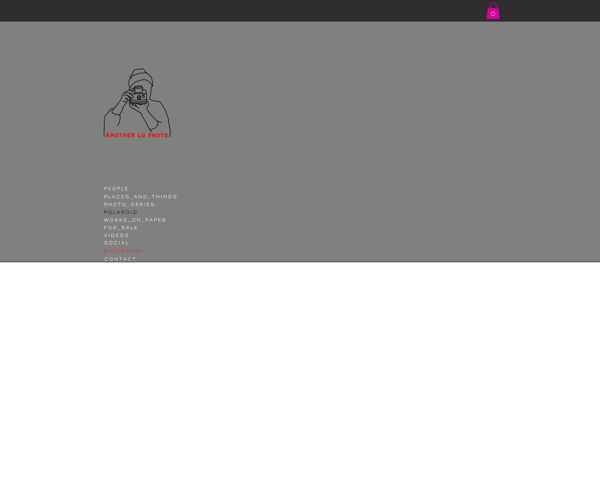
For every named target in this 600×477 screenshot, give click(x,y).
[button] (493, 10)
